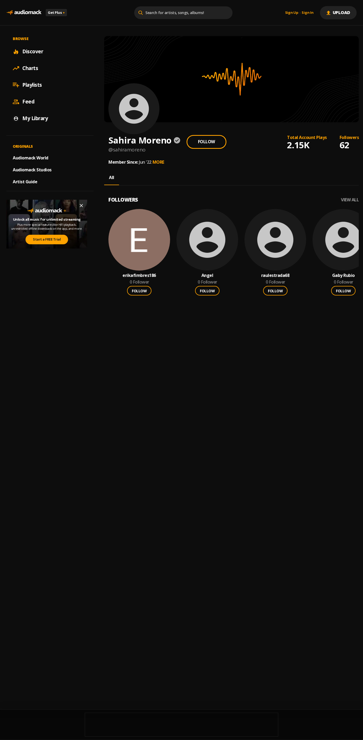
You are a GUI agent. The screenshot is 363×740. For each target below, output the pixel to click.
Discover (32, 51)
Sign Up (291, 13)
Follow (206, 142)
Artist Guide (25, 182)
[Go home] (23, 12)
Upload (342, 12)
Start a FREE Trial (47, 239)
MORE (158, 162)
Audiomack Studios (32, 170)
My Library (35, 118)
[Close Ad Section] (81, 205)
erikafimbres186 (139, 275)
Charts (30, 68)
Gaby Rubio (343, 275)
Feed (28, 101)
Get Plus (56, 12)
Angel (207, 275)
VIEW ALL (350, 200)
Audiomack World (30, 158)
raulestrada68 (275, 275)
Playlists (32, 84)
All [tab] (111, 177)
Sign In (307, 13)
